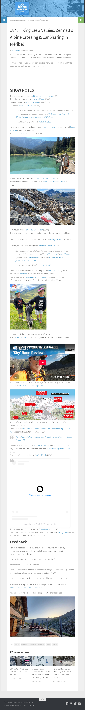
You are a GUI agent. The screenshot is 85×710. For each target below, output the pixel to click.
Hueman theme (29, 705)
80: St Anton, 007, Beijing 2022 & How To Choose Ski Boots (19, 672)
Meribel (36, 20)
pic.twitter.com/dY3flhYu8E (25, 260)
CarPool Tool (40, 455)
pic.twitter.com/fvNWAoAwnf (42, 117)
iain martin (16, 50)
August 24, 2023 (45, 265)
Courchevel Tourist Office (46, 178)
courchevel (24, 644)
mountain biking (48, 127)
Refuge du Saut (56, 239)
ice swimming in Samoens (35, 277)
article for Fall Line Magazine (31, 385)
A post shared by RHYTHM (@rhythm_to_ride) (40, 524)
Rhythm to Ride (40, 445)
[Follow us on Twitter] (75, 703)
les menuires (32, 644)
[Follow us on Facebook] (67, 703)
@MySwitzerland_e (22, 117)
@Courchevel (52, 254)
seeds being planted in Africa (60, 448)
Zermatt (44, 20)
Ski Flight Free (63, 532)
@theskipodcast (33, 257)
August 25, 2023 (45, 121)
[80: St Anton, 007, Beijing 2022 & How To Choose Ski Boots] (21, 661)
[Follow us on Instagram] (71, 703)
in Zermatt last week (26, 105)
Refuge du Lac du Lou (47, 245)
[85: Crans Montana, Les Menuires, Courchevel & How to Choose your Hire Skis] (64, 661)
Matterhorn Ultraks (21, 337)
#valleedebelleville (56, 257)
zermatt (55, 644)
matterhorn (41, 644)
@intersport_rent (54, 114)
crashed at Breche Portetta (54, 181)
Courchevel (15, 20)
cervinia (17, 644)
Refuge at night (54, 270)
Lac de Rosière (19, 133)
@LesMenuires (65, 254)
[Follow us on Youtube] (79, 703)
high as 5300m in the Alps (43, 96)
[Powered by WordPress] (12, 705)
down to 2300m (38, 99)
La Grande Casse (32, 102)
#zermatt (65, 114)
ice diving (23, 273)
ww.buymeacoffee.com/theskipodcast (26, 587)
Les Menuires (26, 20)
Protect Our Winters (47, 529)
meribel (48, 644)
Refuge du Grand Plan (34, 229)
